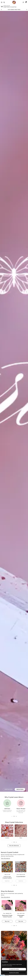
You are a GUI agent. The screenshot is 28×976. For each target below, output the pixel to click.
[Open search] (4, 2)
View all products (5, 858)
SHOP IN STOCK (9, 789)
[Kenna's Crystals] (14, 2)
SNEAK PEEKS (19, 789)
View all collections (14, 845)
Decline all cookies (14, 972)
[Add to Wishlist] (11, 862)
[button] (25, 2)
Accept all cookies (14, 969)
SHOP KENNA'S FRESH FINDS (14, 9)
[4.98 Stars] (7, 803)
